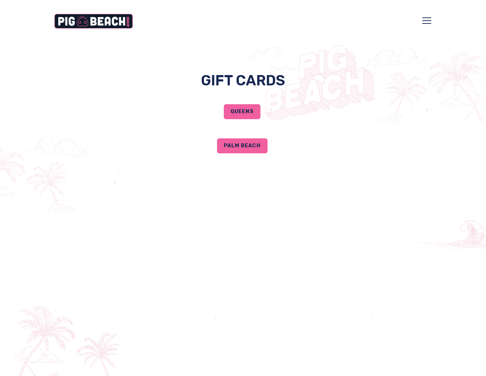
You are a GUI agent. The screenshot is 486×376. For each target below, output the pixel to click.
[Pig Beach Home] (93, 20)
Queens (242, 111)
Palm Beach (242, 146)
